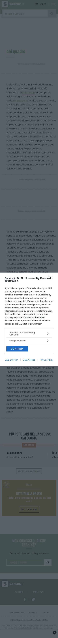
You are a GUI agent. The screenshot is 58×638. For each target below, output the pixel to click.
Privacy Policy (46, 360)
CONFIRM (17, 349)
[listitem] (29, 333)
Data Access (29, 360)
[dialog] (29, 319)
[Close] (52, 278)
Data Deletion (11, 360)
